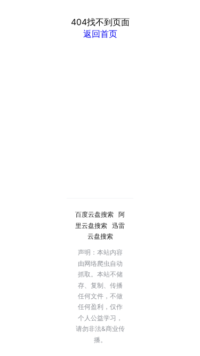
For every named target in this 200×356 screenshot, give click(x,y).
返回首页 (100, 33)
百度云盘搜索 (94, 214)
